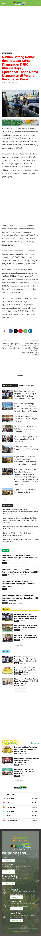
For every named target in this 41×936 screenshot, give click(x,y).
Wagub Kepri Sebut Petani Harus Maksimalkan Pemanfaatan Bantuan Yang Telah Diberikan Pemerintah (25, 460)
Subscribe (34, 820)
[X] (16, 331)
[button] (3, 3)
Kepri (9, 50)
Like (36, 794)
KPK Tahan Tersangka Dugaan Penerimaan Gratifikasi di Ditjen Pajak (25, 439)
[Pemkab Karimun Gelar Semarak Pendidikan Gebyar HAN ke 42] (7, 418)
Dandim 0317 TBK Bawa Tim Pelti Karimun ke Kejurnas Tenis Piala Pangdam (25, 428)
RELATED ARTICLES (10, 385)
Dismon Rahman (13, 563)
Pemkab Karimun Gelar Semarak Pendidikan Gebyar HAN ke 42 (25, 418)
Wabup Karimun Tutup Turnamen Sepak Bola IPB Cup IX (26, 449)
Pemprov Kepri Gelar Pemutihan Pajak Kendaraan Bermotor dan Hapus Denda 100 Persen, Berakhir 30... (20, 598)
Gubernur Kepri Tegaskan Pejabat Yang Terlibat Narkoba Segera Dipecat (11, 346)
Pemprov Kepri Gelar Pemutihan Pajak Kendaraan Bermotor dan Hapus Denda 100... (25, 670)
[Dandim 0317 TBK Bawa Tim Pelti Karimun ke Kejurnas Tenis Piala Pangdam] (7, 428)
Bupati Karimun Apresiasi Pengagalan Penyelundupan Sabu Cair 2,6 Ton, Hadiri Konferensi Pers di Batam (25, 395)
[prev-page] (3, 499)
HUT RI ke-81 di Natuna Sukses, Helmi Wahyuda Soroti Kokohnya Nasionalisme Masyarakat (18, 583)
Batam (4, 398)
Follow (34, 798)
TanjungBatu (9, 743)
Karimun (15, 50)
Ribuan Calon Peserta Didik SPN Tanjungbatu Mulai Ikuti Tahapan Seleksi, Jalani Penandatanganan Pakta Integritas (30, 349)
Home (4, 50)
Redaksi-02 (7, 83)
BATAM (5, 651)
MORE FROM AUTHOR (26, 385)
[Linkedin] (30, 331)
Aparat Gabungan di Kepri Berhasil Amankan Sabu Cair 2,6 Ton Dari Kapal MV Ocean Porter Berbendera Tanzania (25, 407)
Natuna (5, 550)
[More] (35, 331)
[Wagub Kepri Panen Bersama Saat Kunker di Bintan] (7, 491)
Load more (20, 645)
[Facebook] (11, 331)
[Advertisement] (20, 27)
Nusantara (5, 441)
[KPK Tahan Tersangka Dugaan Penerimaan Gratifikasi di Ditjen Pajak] (7, 438)
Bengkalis (5, 474)
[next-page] (6, 499)
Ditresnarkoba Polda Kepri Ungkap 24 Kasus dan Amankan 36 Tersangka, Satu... (26, 760)
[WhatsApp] (25, 331)
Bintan (4, 461)
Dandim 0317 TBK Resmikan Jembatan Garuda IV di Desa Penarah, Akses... (24, 771)
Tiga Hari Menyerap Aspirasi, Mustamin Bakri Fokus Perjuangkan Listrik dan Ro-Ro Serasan (19, 557)
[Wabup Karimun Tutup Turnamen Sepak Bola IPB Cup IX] (7, 449)
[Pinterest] (20, 331)
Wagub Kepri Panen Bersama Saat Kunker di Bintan (25, 490)
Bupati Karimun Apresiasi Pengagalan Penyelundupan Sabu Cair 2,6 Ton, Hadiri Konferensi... (26, 616)
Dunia (4, 408)
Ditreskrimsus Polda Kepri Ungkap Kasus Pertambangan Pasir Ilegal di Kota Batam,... (26, 681)
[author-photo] (20, 372)
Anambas (5, 603)
